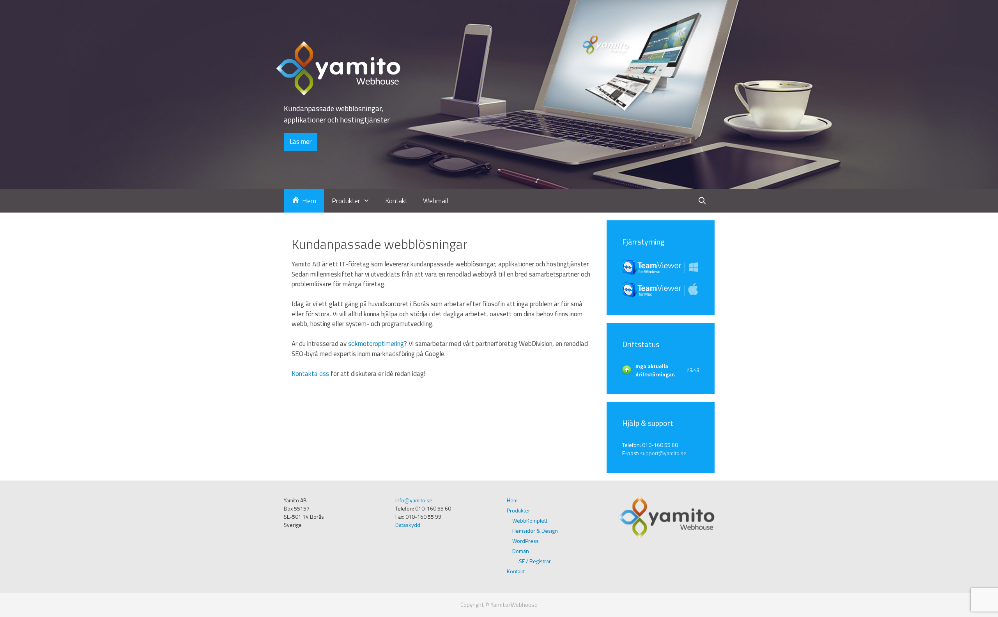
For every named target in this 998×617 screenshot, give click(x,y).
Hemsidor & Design (535, 531)
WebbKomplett (529, 520)
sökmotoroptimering (376, 344)
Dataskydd (407, 525)
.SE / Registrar (534, 561)
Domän (520, 551)
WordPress (525, 541)
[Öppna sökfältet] (702, 201)
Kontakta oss (310, 374)
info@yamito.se (413, 500)
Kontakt (396, 200)
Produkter (518, 510)
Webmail (435, 200)
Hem (512, 500)
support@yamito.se (663, 453)
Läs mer (300, 142)
